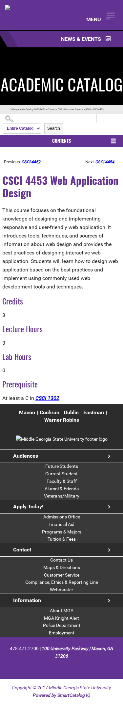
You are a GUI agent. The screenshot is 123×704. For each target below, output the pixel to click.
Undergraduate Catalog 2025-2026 (27, 109)
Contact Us (61, 560)
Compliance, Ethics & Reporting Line (61, 582)
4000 (88, 109)
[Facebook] (44, 666)
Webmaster (61, 589)
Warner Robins (61, 420)
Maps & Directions (61, 567)
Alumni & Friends (62, 488)
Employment (61, 632)
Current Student (61, 473)
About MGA (61, 610)
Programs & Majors (61, 531)
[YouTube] (78, 666)
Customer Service (61, 575)
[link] (62, 439)
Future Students (61, 466)
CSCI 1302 (47, 398)
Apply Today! (28, 506)
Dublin (71, 412)
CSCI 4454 (104, 161)
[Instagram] (67, 666)
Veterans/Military (61, 496)
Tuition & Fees (62, 539)
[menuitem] (27, 413)
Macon (27, 412)
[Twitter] (56, 666)
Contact (22, 550)
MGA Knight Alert (61, 618)
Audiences (25, 456)
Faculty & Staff (62, 481)
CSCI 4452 (31, 161)
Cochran (49, 412)
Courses (51, 109)
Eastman (93, 412)
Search (53, 128)
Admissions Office (61, 516)
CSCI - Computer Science (70, 109)
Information (27, 600)
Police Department (61, 625)
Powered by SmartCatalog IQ (61, 695)
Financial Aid (61, 524)
